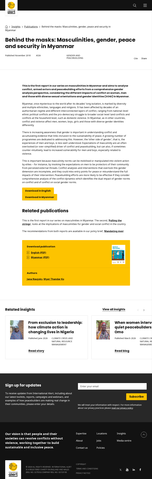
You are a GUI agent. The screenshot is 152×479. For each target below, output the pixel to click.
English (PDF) (38, 252)
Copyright (81, 464)
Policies (100, 447)
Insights (121, 433)
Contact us (82, 447)
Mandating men (113, 231)
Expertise (81, 433)
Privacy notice (83, 473)
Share (144, 58)
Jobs (98, 440)
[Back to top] (144, 435)
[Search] (134, 5)
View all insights (113, 309)
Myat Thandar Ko (54, 279)
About (79, 440)
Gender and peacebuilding (74, 56)
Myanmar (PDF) (40, 257)
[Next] (144, 310)
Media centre (124, 440)
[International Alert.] (6, 26)
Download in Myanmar (39, 197)
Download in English (38, 190)
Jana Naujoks (34, 279)
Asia (38, 55)
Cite (136, 58)
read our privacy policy (122, 408)
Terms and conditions (87, 468)
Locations (101, 433)
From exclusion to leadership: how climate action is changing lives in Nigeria (55, 327)
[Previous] (138, 310)
